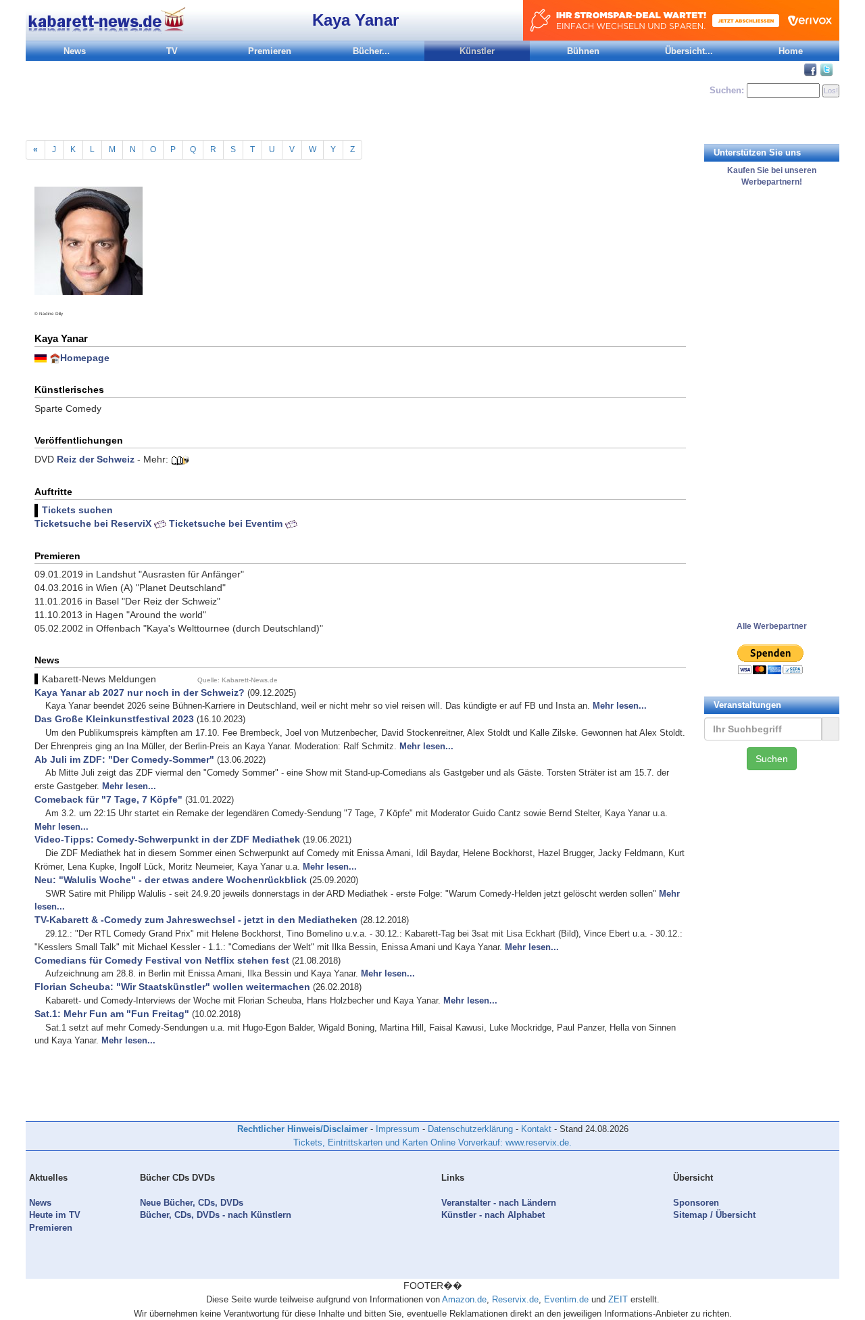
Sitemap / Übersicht (714, 1215)
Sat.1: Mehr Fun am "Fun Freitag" (111, 1013)
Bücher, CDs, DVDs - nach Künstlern (215, 1215)
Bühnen (583, 51)
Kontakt (536, 1129)
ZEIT (618, 1299)
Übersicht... (689, 51)
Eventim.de (566, 1299)
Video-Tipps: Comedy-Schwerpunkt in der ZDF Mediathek (167, 839)
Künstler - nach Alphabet (493, 1215)
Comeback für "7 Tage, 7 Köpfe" (108, 799)
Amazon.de (464, 1299)
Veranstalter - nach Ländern (498, 1203)
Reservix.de (515, 1299)
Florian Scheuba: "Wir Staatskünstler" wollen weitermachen (172, 986)
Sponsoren (696, 1203)
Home (790, 51)
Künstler (477, 51)
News (75, 51)
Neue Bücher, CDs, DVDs (191, 1203)
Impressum (398, 1129)
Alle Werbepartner (772, 626)
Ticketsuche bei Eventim (227, 523)
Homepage (84, 357)
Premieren (269, 51)
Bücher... (371, 51)
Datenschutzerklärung (470, 1129)
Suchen (772, 758)
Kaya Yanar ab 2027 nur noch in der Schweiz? (139, 692)
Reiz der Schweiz (95, 459)
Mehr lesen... (620, 706)
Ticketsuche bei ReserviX (94, 523)
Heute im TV (54, 1215)
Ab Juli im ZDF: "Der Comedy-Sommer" (124, 759)
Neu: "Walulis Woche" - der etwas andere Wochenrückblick (170, 879)
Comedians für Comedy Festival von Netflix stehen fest (161, 960)
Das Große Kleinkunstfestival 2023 (114, 718)
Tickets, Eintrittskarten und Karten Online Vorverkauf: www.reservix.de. (432, 1142)
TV (172, 51)
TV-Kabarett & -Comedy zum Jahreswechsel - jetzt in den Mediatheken (195, 919)
